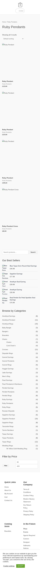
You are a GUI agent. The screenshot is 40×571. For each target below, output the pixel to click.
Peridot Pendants (8, 392)
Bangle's (5, 331)
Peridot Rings (7, 395)
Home (4, 22)
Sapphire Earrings (8, 415)
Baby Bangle (6, 328)
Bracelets (5, 335)
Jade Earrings (7, 372)
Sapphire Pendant (8, 419)
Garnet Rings (7, 365)
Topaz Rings (6, 442)
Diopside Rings (7, 353)
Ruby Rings (6, 407)
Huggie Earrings (8, 369)
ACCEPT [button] (20, 566)
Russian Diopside (8, 411)
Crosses (5, 349)
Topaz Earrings (7, 434)
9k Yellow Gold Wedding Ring (16, 449)
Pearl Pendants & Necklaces (12, 384)
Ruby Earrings (7, 399)
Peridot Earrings (8, 388)
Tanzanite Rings (7, 426)
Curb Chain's (11, 345)
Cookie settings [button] (9, 566)
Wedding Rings (7, 446)
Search (33, 252)
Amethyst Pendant (8, 320)
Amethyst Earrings (8, 316)
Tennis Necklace (8, 430)
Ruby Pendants (7, 403)
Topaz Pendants (8, 438)
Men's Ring (6, 376)
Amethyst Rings (7, 324)
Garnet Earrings (7, 357)
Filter (5, 465)
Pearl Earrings (7, 380)
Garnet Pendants (8, 361)
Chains (4, 339)
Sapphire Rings (7, 422)
